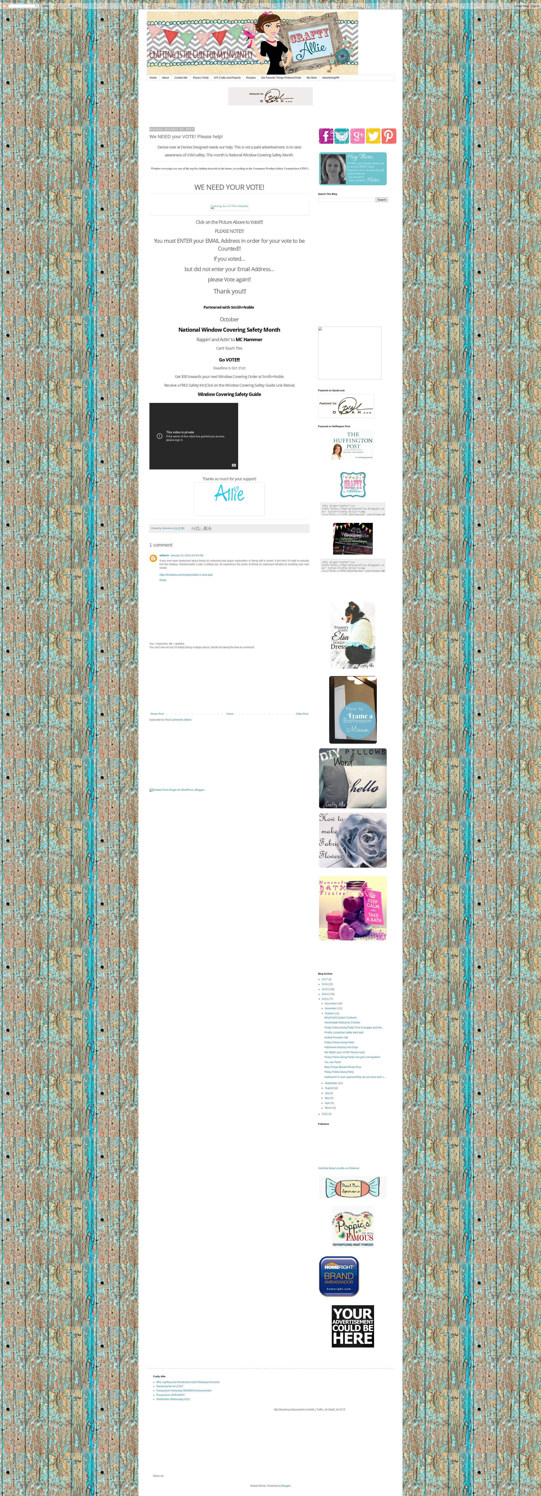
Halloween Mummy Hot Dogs (341, 1047)
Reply (163, 580)
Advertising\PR (330, 77)
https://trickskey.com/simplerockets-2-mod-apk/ (186, 574)
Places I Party (201, 77)
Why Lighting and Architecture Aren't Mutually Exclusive (188, 1382)
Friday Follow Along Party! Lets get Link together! (352, 1057)
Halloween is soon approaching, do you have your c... (355, 1077)
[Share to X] (201, 528)
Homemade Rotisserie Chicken (342, 1022)
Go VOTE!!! (229, 359)
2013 (325, 999)
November (331, 1008)
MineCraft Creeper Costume (340, 1017)
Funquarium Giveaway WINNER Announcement (183, 1390)
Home (153, 77)
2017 (325, 979)
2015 (325, 989)
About (165, 77)
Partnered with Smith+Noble (229, 307)
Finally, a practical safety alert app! (344, 1032)
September (331, 1083)
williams (164, 555)
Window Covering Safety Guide (229, 394)
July (327, 1093)
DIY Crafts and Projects (227, 77)
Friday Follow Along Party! (339, 1042)
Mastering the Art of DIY (169, 1386)
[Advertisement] (229, 680)
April (328, 1103)
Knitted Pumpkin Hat (336, 1037)
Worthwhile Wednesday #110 (173, 1399)
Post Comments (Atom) (178, 719)
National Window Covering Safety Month (229, 329)
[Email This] (193, 528)
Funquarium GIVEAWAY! (170, 1395)
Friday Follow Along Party (339, 1072)
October (330, 1013)
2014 (325, 994)
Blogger (285, 1485)
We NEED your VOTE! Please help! (344, 1052)
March (329, 1107)
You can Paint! (332, 1062)
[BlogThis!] (197, 528)
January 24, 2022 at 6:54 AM (187, 555)
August (329, 1088)
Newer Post (157, 713)
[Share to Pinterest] (210, 528)
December (331, 1003)
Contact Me (180, 77)
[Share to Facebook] (206, 528)
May (327, 1097)
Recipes (251, 77)
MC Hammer (249, 339)
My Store (312, 77)
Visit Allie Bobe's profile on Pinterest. (339, 1168)
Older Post (302, 713)
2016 (325, 984)
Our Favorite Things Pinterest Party (281, 77)
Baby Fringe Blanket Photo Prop (342, 1067)
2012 (325, 1114)
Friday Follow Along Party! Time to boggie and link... (354, 1027)
